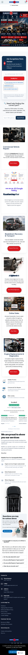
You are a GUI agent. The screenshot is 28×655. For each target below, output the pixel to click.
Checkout (3, 605)
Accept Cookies (14, 652)
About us (3, 633)
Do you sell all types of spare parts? (14, 560)
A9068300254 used (8, 85)
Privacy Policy (4, 611)
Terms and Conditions (6, 613)
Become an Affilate (5, 622)
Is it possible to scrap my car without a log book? (15, 541)
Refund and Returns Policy (7, 609)
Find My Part (14, 78)
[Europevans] (14, 2)
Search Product (15, 5)
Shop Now (3, 453)
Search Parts (20, 117)
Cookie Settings (4, 615)
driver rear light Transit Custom (10, 88)
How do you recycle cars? (11, 566)
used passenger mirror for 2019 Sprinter (14, 82)
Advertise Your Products (6, 624)
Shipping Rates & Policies (7, 607)
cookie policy (14, 649)
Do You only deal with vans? (12, 557)
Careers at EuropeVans (6, 631)
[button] (14, 541)
